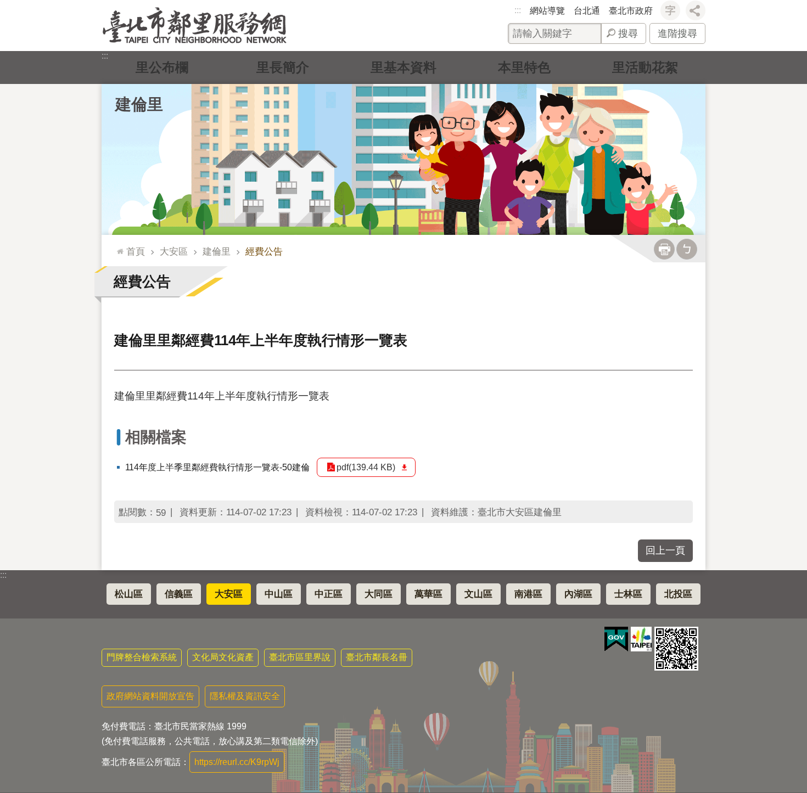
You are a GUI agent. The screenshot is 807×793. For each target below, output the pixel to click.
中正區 (329, 594)
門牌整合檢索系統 (142, 657)
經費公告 (264, 251)
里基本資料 (403, 67)
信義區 (179, 594)
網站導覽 (547, 10)
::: (517, 10)
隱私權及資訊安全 (245, 696)
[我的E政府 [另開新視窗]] (616, 639)
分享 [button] (695, 10)
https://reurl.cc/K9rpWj (236, 762)
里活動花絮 (645, 67)
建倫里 (217, 251)
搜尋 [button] (628, 33)
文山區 (478, 594)
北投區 (678, 594)
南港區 (528, 594)
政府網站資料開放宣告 (150, 696)
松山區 (129, 594)
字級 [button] (670, 10)
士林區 (628, 594)
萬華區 (428, 594)
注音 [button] (686, 249)
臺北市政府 (631, 10)
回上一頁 (665, 550)
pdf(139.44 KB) (366, 467)
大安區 (174, 251)
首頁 (135, 251)
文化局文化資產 (223, 657)
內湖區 (578, 594)
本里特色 (524, 67)
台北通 (587, 10)
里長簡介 (282, 67)
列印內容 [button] (664, 249)
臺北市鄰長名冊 (376, 657)
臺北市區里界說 (299, 657)
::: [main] (117, 246)
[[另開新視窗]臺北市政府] (641, 639)
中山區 (279, 594)
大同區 (379, 594)
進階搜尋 (677, 33)
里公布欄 (162, 67)
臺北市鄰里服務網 (195, 25)
